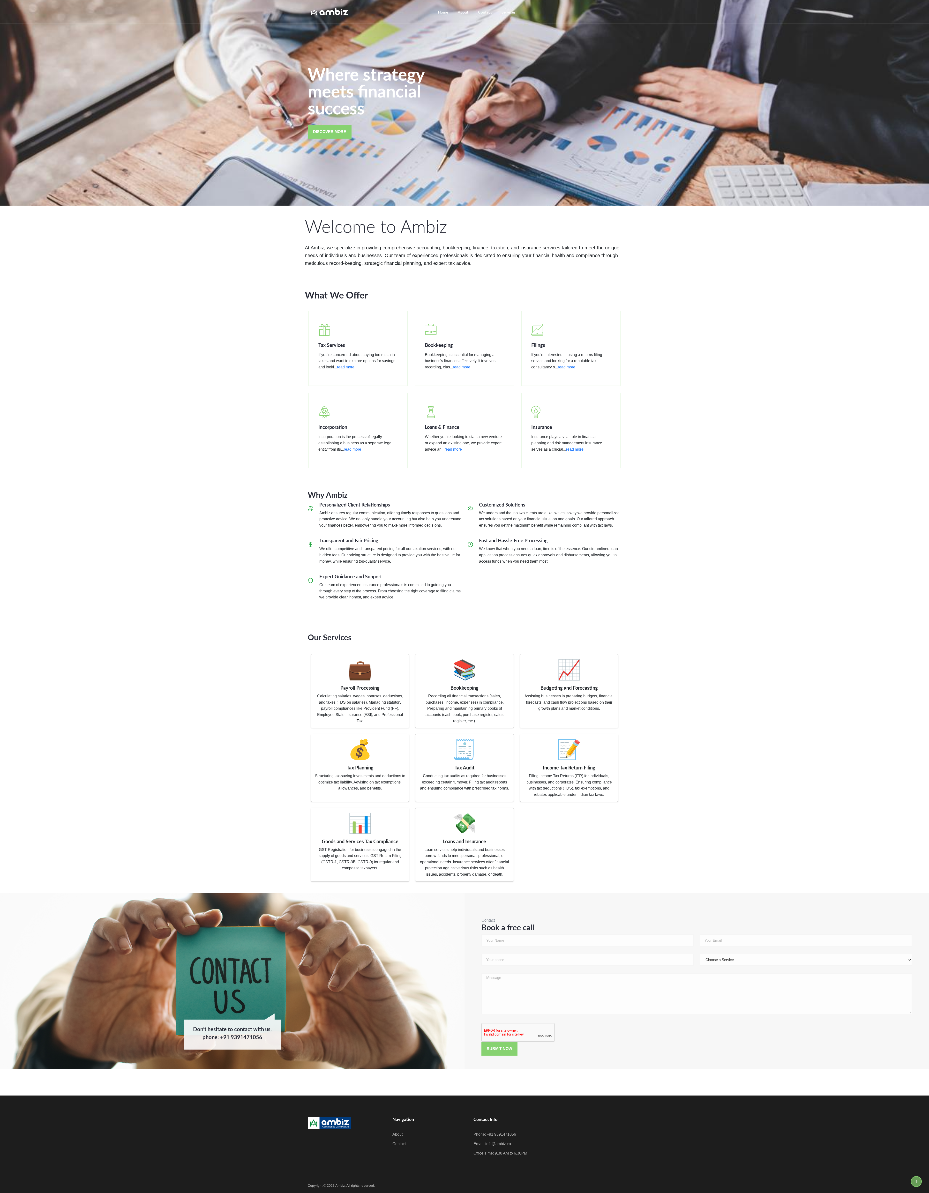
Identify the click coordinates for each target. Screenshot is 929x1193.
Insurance (541, 427)
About (463, 12)
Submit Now (499, 1049)
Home (443, 12)
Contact (485, 12)
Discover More (329, 132)
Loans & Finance (442, 427)
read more (345, 367)
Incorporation (332, 427)
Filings (538, 345)
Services (509, 12)
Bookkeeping (439, 345)
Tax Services (331, 345)
